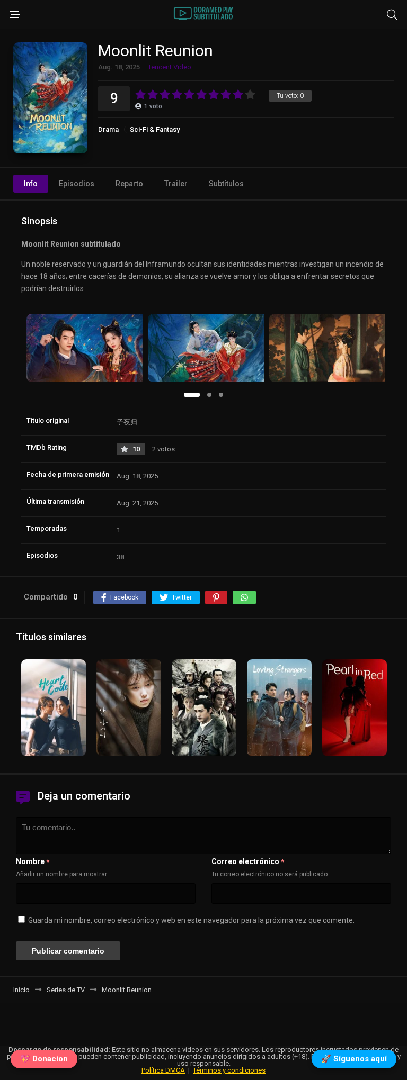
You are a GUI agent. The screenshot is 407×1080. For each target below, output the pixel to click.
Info (31, 183)
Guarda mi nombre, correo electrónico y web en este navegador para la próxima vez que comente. (191, 920)
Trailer (176, 183)
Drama (108, 129)
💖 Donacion (44, 1059)
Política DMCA (163, 1070)
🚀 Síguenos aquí (354, 1059)
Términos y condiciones (229, 1070)
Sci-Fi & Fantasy (155, 129)
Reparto (129, 183)
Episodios (76, 183)
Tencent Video (169, 67)
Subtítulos (226, 183)
